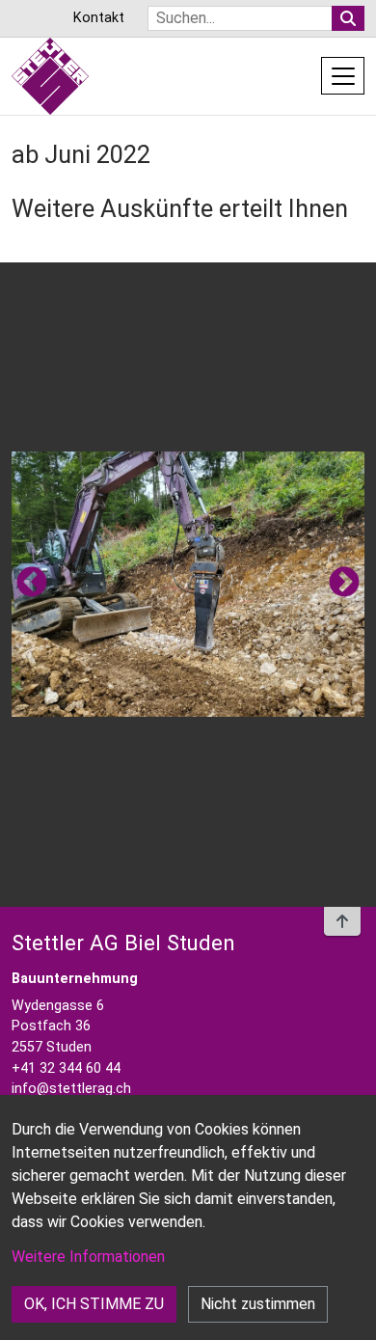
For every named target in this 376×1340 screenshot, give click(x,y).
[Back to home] (50, 76)
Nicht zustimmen (258, 1304)
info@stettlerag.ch (71, 1088)
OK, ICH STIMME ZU (94, 1304)
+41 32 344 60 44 (66, 1068)
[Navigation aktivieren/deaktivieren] (342, 75)
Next (344, 583)
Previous (32, 583)
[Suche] (348, 18)
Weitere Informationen (88, 1256)
